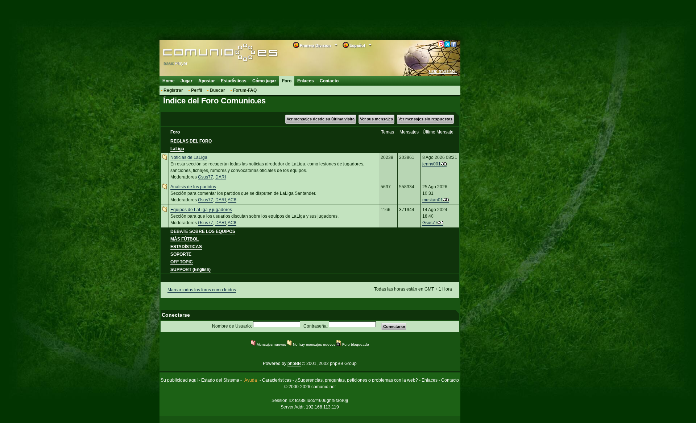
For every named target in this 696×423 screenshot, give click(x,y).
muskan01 (432, 199)
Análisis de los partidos (193, 186)
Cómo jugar (264, 80)
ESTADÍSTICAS (186, 246)
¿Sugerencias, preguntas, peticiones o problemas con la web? (356, 380)
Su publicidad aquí (179, 380)
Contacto (329, 80)
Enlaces (305, 80)
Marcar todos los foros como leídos (201, 289)
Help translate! (443, 71)
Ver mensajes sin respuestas (425, 119)
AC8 (232, 199)
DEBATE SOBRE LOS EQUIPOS (202, 231)
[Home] (209, 53)
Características (276, 380)
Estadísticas (233, 80)
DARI (220, 177)
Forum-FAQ (245, 90)
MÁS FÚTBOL (184, 239)
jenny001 (431, 164)
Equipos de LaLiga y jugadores (201, 209)
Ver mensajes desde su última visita (321, 119)
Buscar (217, 90)
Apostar (206, 80)
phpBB (294, 363)
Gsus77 (205, 177)
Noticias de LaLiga (188, 157)
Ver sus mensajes (376, 119)
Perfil (196, 90)
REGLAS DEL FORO (191, 141)
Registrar (173, 90)
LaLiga (177, 148)
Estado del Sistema (220, 380)
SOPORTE (180, 254)
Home (168, 80)
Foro (286, 80)
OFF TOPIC (181, 261)
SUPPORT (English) (190, 269)
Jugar (186, 80)
